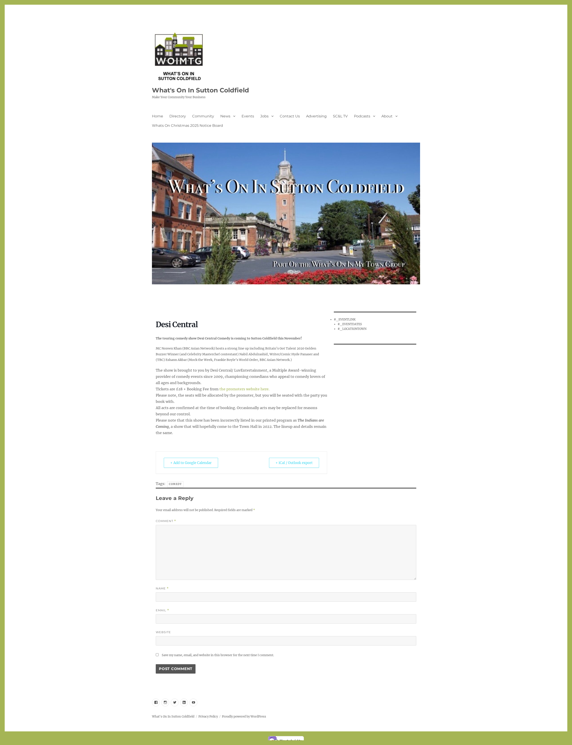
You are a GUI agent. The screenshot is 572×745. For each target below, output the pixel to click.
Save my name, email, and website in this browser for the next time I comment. (218, 655)
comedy (175, 484)
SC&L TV (340, 116)
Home (157, 116)
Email (162, 610)
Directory (177, 116)
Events (248, 116)
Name (162, 588)
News (225, 116)
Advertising (316, 116)
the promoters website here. (244, 389)
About (387, 116)
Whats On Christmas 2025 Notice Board (187, 125)
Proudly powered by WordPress (244, 716)
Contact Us (290, 116)
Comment (166, 521)
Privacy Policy (208, 716)
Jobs (264, 116)
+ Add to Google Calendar (191, 463)
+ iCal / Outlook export (294, 463)
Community (203, 116)
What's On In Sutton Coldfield (200, 90)
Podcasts (362, 116)
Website (163, 632)
